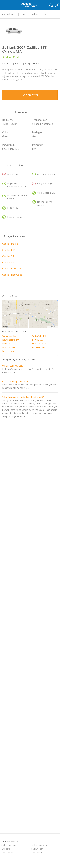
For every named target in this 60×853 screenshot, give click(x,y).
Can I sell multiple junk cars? (15, 381)
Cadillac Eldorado (11, 268)
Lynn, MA (6, 343)
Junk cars (5, 848)
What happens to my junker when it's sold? (23, 397)
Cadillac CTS (8, 250)
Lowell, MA (37, 339)
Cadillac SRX (8, 256)
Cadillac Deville (10, 243)
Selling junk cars (8, 845)
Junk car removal (39, 845)
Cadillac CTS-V (10, 262)
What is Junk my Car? (12, 366)
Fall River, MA (38, 347)
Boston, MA (8, 351)
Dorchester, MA (39, 343)
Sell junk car (37, 848)
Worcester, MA (9, 336)
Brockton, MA (8, 347)
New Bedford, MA (10, 339)
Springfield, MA (39, 336)
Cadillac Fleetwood (12, 274)
